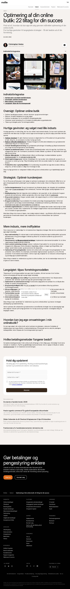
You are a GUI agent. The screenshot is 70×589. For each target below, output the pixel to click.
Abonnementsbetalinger (10, 511)
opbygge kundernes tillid (28, 157)
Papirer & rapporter (8, 555)
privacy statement (17, 384)
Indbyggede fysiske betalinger (34, 504)
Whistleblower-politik (53, 573)
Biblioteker (6, 536)
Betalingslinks (7, 506)
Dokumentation (7, 532)
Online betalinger (8, 502)
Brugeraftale (20, 573)
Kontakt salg (29, 523)
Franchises (52, 504)
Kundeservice (30, 520)
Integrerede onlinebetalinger (34, 502)
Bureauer (51, 520)
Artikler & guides (8, 548)
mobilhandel (54, 195)
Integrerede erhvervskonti (33, 506)
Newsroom (29, 541)
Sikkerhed (29, 545)
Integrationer (7, 534)
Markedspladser (53, 506)
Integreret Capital (31, 509)
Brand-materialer (8, 550)
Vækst (5, 11)
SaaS (50, 509)
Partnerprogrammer (54, 518)
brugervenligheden (18, 189)
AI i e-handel (31, 285)
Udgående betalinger (9, 518)
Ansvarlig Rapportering (41, 573)
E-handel (51, 502)
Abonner (27, 390)
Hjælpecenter (30, 518)
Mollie (5, 493)
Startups (51, 523)
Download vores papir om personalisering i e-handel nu (22, 205)
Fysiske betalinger (8, 509)
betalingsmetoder (10, 157)
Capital (5, 515)
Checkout (6, 504)
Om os (28, 536)
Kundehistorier (7, 552)
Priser (27, 543)
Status (5, 538)
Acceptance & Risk (8, 520)
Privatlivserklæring (29, 573)
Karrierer (28, 539)
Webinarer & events (8, 557)
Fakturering (6, 513)
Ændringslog (6, 529)
